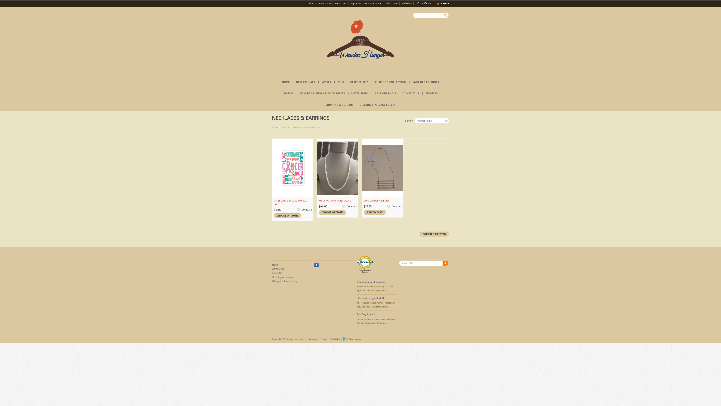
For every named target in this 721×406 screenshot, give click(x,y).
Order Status (391, 3)
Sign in (354, 3)
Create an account (371, 3)
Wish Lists (407, 3)
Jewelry (288, 93)
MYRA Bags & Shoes (426, 82)
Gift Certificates (424, 3)
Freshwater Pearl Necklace (335, 200)
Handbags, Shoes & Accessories (322, 93)
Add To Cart (375, 212)
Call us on (319, 3)
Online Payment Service (365, 271)
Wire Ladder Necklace (377, 200)
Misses (326, 82)
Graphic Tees (359, 82)
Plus (340, 82)
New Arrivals (305, 82)
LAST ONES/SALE (385, 93)
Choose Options (287, 215)
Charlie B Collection (390, 82)
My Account (341, 3)
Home (275, 127)
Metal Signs (360, 93)
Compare (307, 209)
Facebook (316, 265)
